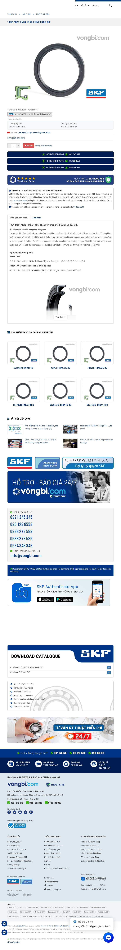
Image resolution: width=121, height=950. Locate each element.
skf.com (49, 885)
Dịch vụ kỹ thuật (13, 865)
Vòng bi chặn (70, 907)
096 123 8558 (21, 524)
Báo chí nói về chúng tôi (16, 849)
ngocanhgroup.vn (53, 889)
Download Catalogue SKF (17, 857)
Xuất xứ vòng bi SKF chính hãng (93, 889)
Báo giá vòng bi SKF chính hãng (19, 861)
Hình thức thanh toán (52, 857)
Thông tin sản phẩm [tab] (18, 218)
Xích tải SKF (66, 912)
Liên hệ (47, 865)
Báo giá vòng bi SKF (71, 916)
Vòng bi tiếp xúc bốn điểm (98, 907)
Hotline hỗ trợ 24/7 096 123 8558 (63, 161)
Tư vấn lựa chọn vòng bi (16, 868)
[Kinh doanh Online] (4, 925)
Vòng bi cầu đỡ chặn (82, 907)
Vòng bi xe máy (13, 912)
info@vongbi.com (26, 555)
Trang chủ (48, 5)
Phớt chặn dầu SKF (103, 912)
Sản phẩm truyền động (90, 857)
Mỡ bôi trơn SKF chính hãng (92, 849)
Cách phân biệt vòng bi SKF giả (93, 885)
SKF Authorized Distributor (17, 795)
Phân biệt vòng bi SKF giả (30, 916)
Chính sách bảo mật (52, 842)
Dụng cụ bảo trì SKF (53, 912)
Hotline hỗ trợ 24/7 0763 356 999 (63, 167)
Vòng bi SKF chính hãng (90, 842)
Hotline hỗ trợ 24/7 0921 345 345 (63, 154)
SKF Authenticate (20, 200)
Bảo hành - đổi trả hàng (53, 846)
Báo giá (95, 5)
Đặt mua (29, 146)
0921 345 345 (21, 517)
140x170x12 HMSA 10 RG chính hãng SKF (28, 22)
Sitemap (47, 861)
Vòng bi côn (21, 907)
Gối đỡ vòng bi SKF (25, 912)
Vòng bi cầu (12, 907)
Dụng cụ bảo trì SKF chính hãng (93, 861)
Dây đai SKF (77, 912)
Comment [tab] (36, 218)
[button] (110, 5)
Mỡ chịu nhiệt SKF (40, 912)
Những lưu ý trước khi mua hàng (57, 868)
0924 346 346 (21, 546)
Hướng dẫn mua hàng (16, 138)
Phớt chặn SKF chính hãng (91, 853)
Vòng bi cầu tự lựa (46, 907)
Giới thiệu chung (13, 846)
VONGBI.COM (78, 207)
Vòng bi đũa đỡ (59, 907)
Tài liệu (84, 5)
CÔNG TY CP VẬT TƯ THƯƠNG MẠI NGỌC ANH (55, 926)
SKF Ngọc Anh (99, 916)
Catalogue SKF (58, 916)
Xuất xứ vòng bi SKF (14, 916)
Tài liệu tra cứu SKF (14, 853)
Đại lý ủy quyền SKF (14, 842)
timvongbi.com (52, 882)
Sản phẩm (72, 5)
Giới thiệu (60, 5)
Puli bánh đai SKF (89, 912)
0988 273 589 (21, 532)
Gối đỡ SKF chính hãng (90, 846)
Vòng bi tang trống (33, 907)
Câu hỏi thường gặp (52, 849)
